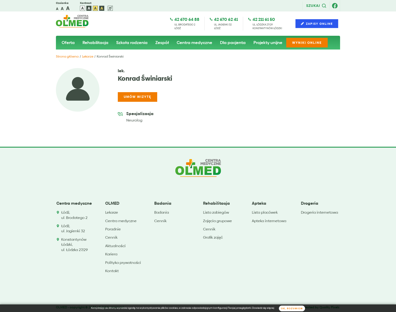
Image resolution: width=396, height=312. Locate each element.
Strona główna (67, 56)
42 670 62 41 (226, 19)
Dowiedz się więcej (263, 308)
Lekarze (87, 56)
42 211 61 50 (264, 19)
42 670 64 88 (186, 19)
